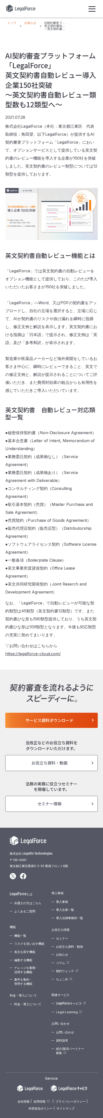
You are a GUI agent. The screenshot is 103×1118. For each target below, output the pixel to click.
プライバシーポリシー (71, 1101)
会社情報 (24, 1101)
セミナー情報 (50, 804)
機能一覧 (20, 936)
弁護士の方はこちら (27, 903)
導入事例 (62, 902)
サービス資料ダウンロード (50, 720)
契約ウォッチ (65, 971)
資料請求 (62, 1040)
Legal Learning (67, 1012)
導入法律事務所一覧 (69, 918)
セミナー (62, 938)
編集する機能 (23, 960)
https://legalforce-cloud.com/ (33, 653)
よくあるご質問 (24, 911)
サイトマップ (65, 1108)
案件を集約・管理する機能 (23, 982)
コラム (60, 963)
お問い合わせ (65, 1032)
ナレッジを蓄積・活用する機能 (26, 970)
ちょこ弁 (62, 979)
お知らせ (62, 954)
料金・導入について (27, 1004)
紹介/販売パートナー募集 (70, 1051)
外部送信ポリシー (40, 1108)
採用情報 (40, 1101)
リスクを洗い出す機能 (29, 943)
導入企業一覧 (65, 910)
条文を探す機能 (24, 952)
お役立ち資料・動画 (50, 763)
